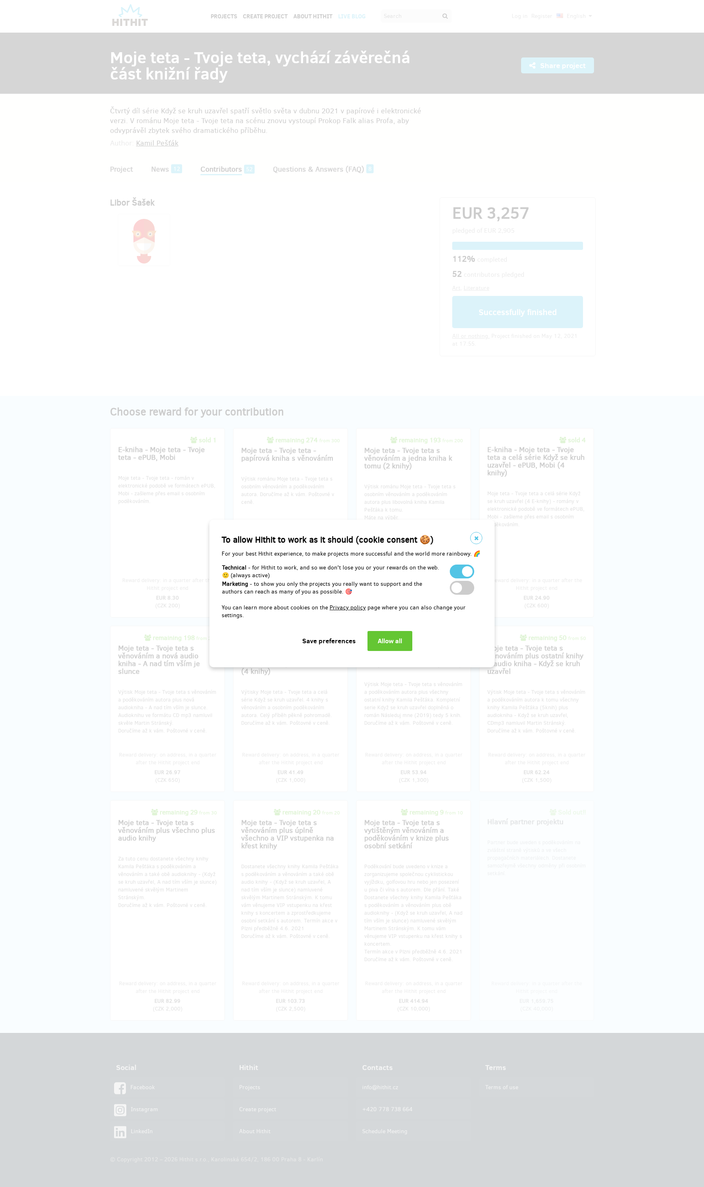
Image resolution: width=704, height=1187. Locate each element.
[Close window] (476, 538)
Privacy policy (348, 607)
